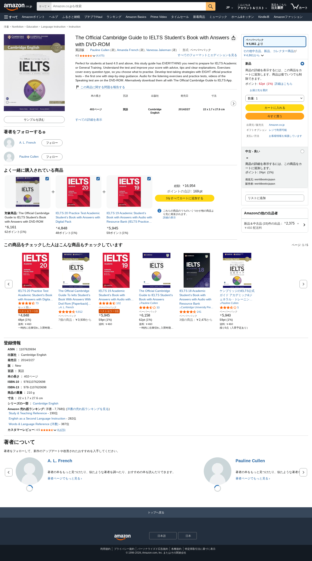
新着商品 (199, 16)
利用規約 (105, 548)
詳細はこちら (283, 83)
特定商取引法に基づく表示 (200, 548)
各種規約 (176, 548)
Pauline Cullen (100, 50)
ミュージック (218, 16)
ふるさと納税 (71, 16)
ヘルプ (53, 16)
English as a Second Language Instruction (37, 418)
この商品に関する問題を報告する (102, 87)
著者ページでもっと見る (64, 478)
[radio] (274, 41)
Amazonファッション (288, 16)
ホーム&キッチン (242, 16)
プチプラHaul (93, 16)
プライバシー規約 (124, 548)
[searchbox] (128, 6)
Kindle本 (264, 16)
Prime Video (158, 16)
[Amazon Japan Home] (122, 537)
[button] (11, 17)
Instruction (75, 26)
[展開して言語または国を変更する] (173, 536)
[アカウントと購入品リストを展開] (266, 8)
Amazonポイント (33, 16)
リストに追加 (257, 198)
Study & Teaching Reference (28, 413)
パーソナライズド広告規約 (153, 548)
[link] (15, 231)
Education (32, 26)
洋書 (6, 26)
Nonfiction (18, 26)
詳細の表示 (169, 217)
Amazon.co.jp (277, 124)
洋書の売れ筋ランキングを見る (88, 409)
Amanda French (128, 50)
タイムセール (180, 16)
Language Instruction (53, 26)
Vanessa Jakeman (158, 50)
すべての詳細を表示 (88, 119)
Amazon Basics (136, 16)
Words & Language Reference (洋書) (33, 424)
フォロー (52, 142)
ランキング (114, 16)
